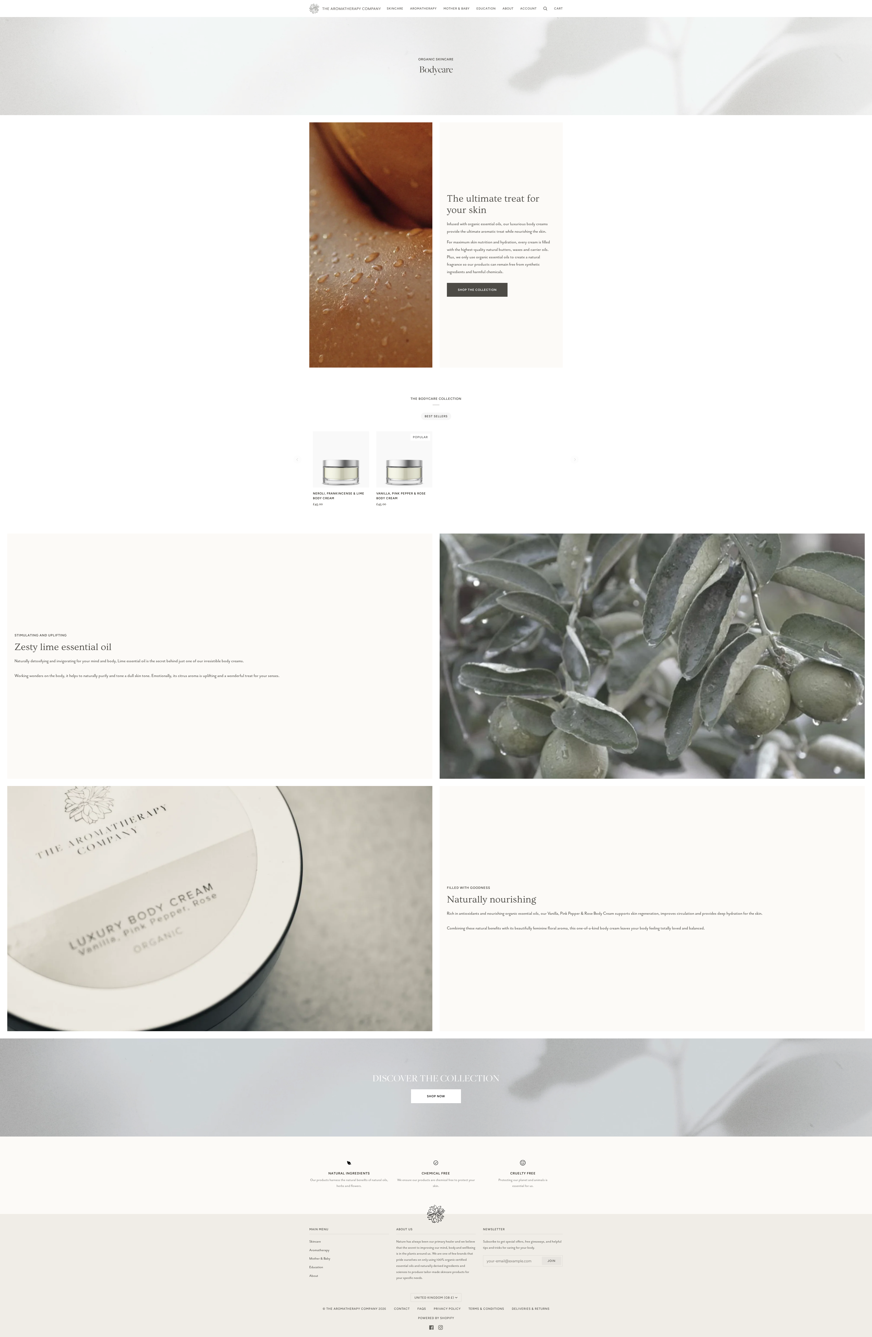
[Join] (851, 1318)
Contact (402, 1308)
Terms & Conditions (486, 1308)
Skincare (315, 1241)
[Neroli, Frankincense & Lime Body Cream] (341, 459)
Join (551, 1261)
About (313, 1276)
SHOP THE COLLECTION (477, 290)
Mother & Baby (319, 1258)
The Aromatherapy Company (352, 1308)
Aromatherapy (319, 1250)
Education (316, 1267)
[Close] (858, 1296)
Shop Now (436, 1096)
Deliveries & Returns (531, 1308)
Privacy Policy (447, 1308)
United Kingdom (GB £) (434, 1297)
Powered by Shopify (436, 1318)
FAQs (421, 1308)
